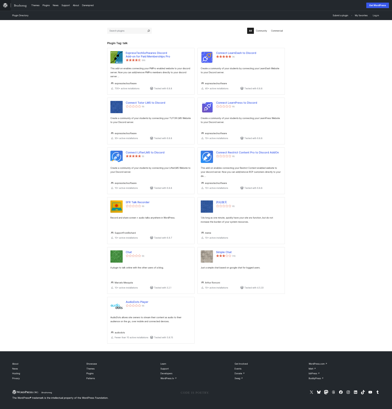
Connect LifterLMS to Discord (145, 152)
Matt (312, 368)
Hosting (16, 373)
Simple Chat (224, 252)
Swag (239, 378)
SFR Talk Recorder (138, 202)
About (15, 363)
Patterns (90, 378)
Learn (163, 363)
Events (238, 368)
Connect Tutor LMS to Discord (145, 102)
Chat (129, 252)
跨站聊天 (221, 202)
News (15, 368)
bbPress (314, 373)
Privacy (16, 378)
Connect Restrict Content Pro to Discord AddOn (247, 152)
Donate (240, 373)
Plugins (90, 373)
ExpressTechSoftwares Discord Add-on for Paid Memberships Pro (148, 54)
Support (164, 368)
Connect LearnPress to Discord (236, 102)
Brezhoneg (46, 392)
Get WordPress (377, 5)
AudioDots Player (137, 301)
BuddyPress (316, 378)
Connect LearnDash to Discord (236, 53)
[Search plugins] (149, 31)
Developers (166, 373)
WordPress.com (318, 363)
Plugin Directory (20, 15)
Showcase (91, 363)
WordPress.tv (168, 378)
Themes (90, 368)
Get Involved (241, 363)
